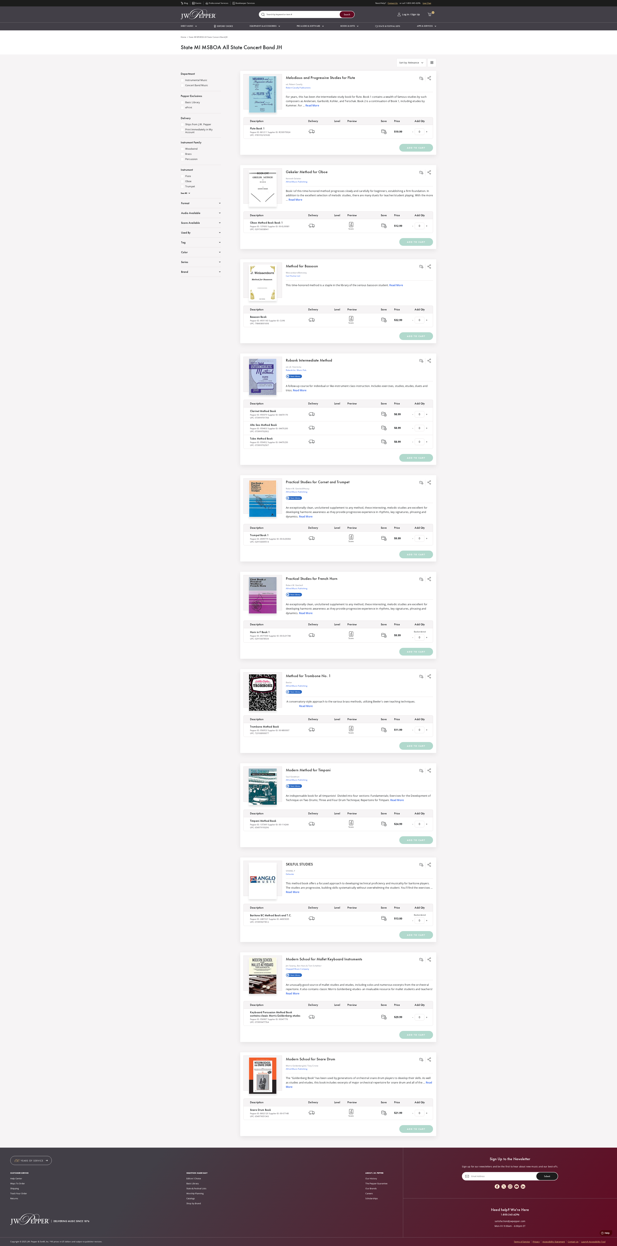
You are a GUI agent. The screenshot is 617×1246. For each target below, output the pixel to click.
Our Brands (371, 1188)
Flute (188, 176)
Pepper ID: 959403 (258, 428)
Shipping (14, 1188)
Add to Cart (416, 147)
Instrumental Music (196, 80)
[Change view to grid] (432, 62)
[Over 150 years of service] (31, 1160)
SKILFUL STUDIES (299, 864)
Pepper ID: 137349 (258, 824)
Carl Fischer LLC (293, 276)
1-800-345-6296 (510, 1214)
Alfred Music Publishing (296, 181)
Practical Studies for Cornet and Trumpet (317, 481)
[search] (263, 15)
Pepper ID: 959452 (258, 442)
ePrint (188, 107)
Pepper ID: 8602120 (259, 1113)
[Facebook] (497, 1186)
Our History (371, 1178)
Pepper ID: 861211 (258, 132)
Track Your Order (18, 1193)
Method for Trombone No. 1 (308, 675)
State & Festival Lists (196, 1188)
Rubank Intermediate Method (309, 360)
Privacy (536, 1241)
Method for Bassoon (302, 265)
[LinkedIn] (523, 1186)
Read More (312, 105)
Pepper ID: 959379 (258, 414)
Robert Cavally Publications (298, 87)
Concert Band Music (196, 85)
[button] (189, 26)
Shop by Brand (193, 1203)
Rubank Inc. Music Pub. (296, 370)
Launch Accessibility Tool (593, 1241)
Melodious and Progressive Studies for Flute (320, 77)
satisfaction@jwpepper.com (510, 1221)
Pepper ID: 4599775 (259, 539)
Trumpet (190, 186)
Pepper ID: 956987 (258, 1019)
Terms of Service (522, 1241)
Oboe (188, 181)
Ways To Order (17, 1183)
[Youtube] (516, 1186)
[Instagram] (510, 1186)
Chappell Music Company (297, 969)
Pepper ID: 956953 (258, 730)
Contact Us (393, 3)
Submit (547, 1176)
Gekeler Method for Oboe (307, 171)
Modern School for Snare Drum (310, 1058)
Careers (369, 1193)
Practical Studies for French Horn (311, 578)
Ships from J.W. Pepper (198, 124)
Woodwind (191, 148)
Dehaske (290, 874)
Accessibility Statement (553, 1241)
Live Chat (427, 3)
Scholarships (371, 1198)
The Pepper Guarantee (376, 1183)
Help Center (16, 1178)
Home (183, 37)
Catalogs (190, 1198)
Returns (14, 1198)
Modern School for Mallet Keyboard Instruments (324, 958)
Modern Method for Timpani (308, 769)
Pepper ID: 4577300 (259, 635)
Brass (188, 154)
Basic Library (192, 102)
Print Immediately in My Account (199, 131)
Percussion (191, 159)
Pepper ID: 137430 (258, 226)
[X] (503, 1186)
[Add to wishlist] (421, 78)
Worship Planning (195, 1193)
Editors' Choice (193, 1178)
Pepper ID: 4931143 (259, 320)
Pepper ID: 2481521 (259, 919)
